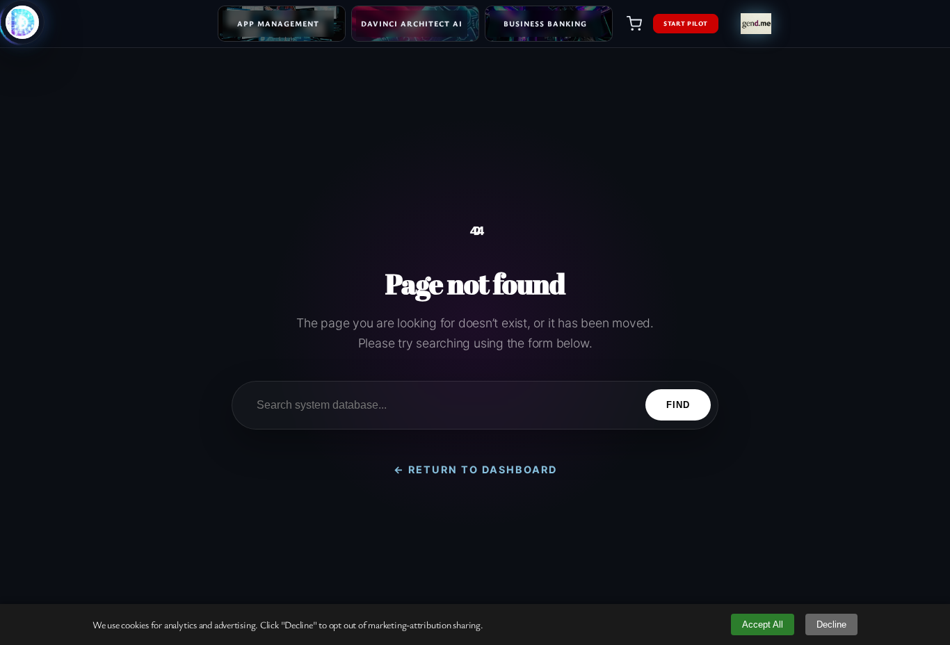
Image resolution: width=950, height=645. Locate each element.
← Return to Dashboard (475, 469)
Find (678, 405)
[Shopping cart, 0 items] (634, 23)
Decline (831, 624)
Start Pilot (685, 23)
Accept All (762, 624)
